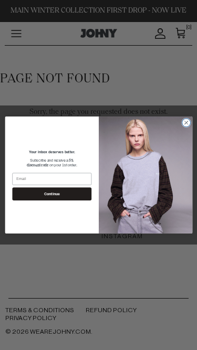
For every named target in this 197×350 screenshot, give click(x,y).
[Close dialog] (186, 123)
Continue (51, 194)
